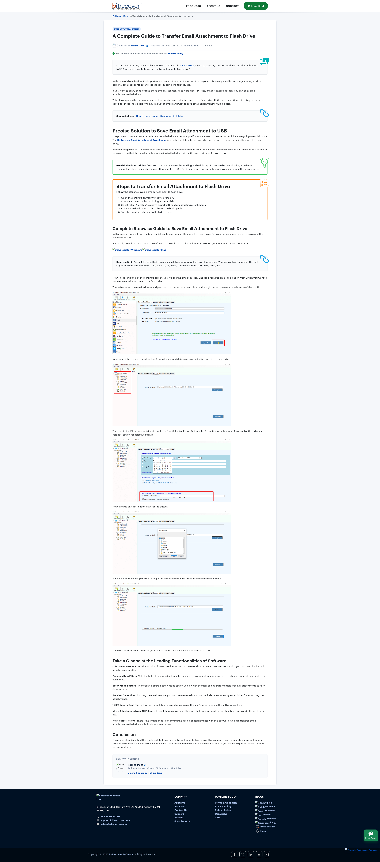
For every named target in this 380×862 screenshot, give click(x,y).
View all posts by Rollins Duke (145, 772)
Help (263, 830)
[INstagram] (267, 854)
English (267, 802)
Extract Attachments (126, 29)
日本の (272, 822)
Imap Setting (267, 826)
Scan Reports (182, 821)
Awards (178, 817)
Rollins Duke (137, 45)
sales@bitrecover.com (114, 823)
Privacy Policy (223, 806)
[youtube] (259, 854)
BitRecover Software (121, 854)
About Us (213, 6)
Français (271, 818)
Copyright (221, 813)
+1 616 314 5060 (110, 816)
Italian (267, 814)
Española (269, 810)
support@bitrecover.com (115, 820)
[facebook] (234, 854)
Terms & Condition (226, 802)
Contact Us (180, 810)
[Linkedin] (147, 45)
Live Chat (257, 6)
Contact (232, 6)
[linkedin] (251, 854)
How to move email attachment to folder (159, 115)
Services (179, 806)
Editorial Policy (175, 53)
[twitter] (242, 854)
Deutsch (270, 806)
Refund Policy (223, 810)
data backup (187, 65)
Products (193, 6)
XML (217, 817)
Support (179, 813)
